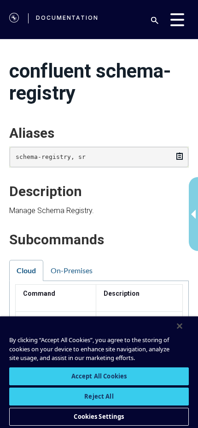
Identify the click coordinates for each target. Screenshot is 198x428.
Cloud (26, 270)
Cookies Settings (99, 416)
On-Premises (72, 270)
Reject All (98, 396)
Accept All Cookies (99, 376)
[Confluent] (14, 19)
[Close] (179, 326)
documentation (67, 17)
